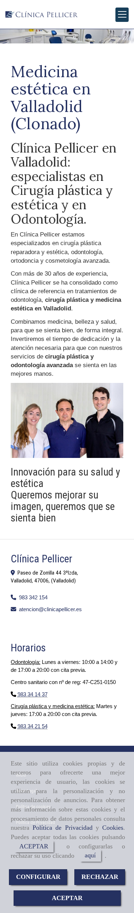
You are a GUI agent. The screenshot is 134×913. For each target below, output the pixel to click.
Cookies (112, 827)
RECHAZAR (99, 876)
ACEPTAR (33, 846)
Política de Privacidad (62, 827)
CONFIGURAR (38, 876)
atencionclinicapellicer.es (50, 609)
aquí (90, 855)
